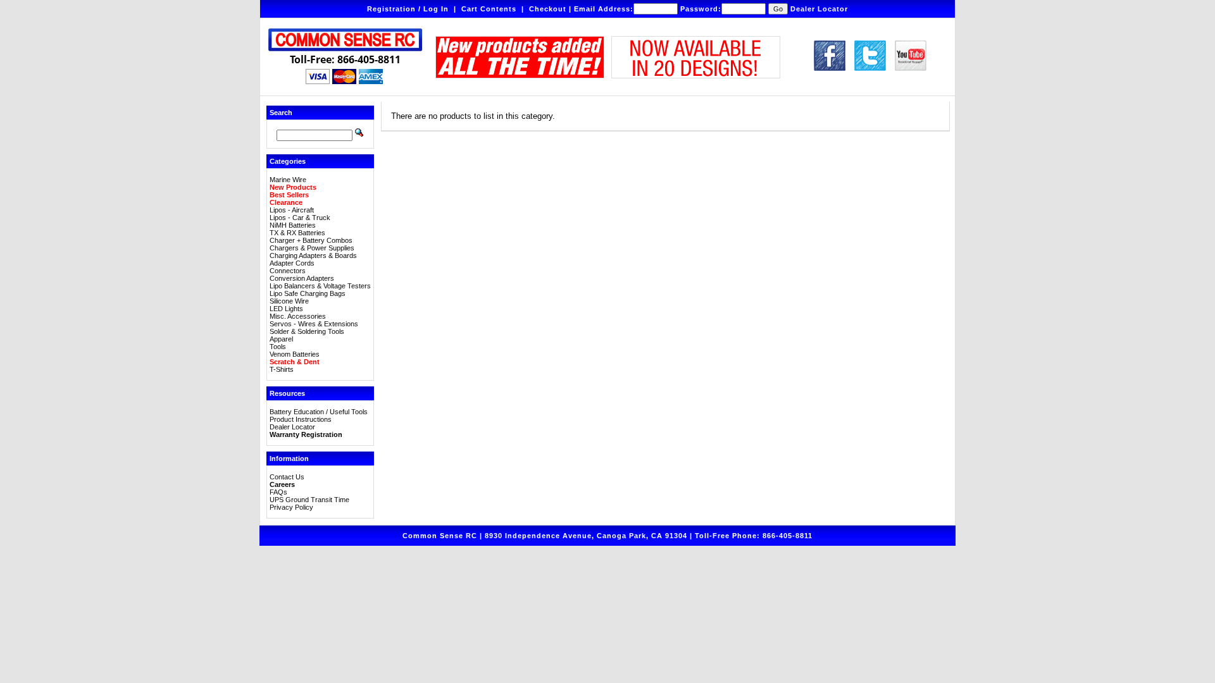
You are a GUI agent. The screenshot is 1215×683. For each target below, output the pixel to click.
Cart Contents (488, 9)
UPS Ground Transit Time (309, 499)
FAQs (278, 492)
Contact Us (287, 477)
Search (281, 112)
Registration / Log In (408, 9)
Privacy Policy (291, 507)
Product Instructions (301, 419)
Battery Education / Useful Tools (319, 411)
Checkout (547, 9)
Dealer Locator (819, 9)
